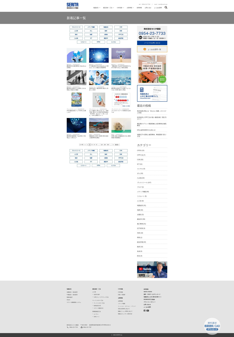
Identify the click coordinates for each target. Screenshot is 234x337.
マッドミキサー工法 (99, 303)
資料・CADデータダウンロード (152, 294)
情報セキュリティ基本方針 (125, 314)
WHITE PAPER (148, 291)
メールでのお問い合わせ (152, 43)
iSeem (68, 299)
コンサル (113, 42)
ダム (91, 31)
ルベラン (96, 314)
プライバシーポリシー (150, 302)
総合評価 (120, 38)
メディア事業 (121, 303)
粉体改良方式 (97, 305)
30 (108, 144)
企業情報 (129, 7)
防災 (138, 256)
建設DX (106, 38)
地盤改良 (95, 7)
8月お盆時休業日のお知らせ (146, 130)
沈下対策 (140, 228)
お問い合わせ (147, 304)
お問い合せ (148, 7)
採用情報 (139, 7)
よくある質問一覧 (154, 49)
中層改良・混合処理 (72, 294)
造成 (76, 34)
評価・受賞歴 (121, 294)
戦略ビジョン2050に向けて (125, 311)
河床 (121, 31)
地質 (91, 34)
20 (105, 144)
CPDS (98, 42)
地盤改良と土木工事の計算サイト (153, 297)
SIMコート (97, 316)
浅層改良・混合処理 (72, 292)
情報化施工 (70, 297)
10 (102, 144)
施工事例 (140, 224)
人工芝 (76, 31)
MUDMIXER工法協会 (149, 299)
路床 (106, 31)
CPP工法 (120, 34)
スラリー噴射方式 (98, 308)
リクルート (84, 42)
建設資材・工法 (107, 7)
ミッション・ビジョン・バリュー (127, 306)
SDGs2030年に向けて (124, 308)
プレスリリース (76, 27)
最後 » (117, 144)
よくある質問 (158, 7)
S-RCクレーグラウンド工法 (101, 297)
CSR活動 (119, 7)
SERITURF (97, 294)
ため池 (76, 38)
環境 (138, 237)
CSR (121, 27)
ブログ (139, 187)
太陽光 (106, 34)
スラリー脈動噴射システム (74, 302)
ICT (91, 38)
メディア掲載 (91, 27)
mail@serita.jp (162, 4)
